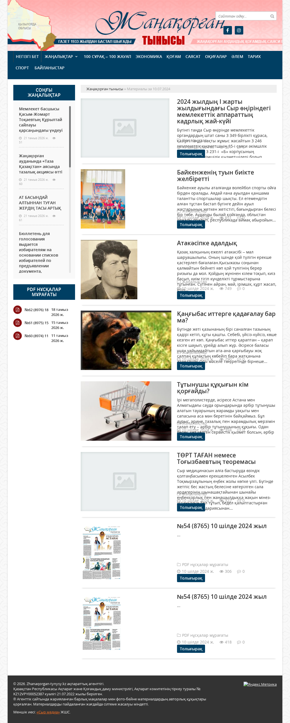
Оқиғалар (216, 56)
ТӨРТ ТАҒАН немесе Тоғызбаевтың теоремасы (216, 458)
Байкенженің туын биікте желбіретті (215, 175)
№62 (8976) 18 (36, 309)
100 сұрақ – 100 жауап (107, 56)
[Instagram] (239, 30)
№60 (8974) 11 (36, 335)
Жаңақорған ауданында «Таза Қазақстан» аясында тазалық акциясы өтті (40, 164)
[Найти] (272, 16)
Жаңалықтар (59, 56)
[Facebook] (227, 30)
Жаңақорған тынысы (133, 25)
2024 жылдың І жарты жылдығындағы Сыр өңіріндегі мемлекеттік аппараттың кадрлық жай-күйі (224, 111)
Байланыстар (50, 67)
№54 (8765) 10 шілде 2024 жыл (222, 526)
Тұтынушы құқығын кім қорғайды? (213, 387)
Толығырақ (191, 153)
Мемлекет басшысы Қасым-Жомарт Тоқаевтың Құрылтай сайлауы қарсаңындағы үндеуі (41, 119)
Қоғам (174, 56)
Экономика (149, 56)
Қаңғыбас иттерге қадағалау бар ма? (226, 317)
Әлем (237, 56)
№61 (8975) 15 (36, 322)
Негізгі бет (27, 56)
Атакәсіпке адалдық (207, 243)
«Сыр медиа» (48, 712)
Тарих (254, 56)
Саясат (193, 56)
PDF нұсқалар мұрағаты (44, 292)
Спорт (22, 67)
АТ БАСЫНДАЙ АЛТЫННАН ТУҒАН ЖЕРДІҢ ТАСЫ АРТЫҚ (40, 203)
